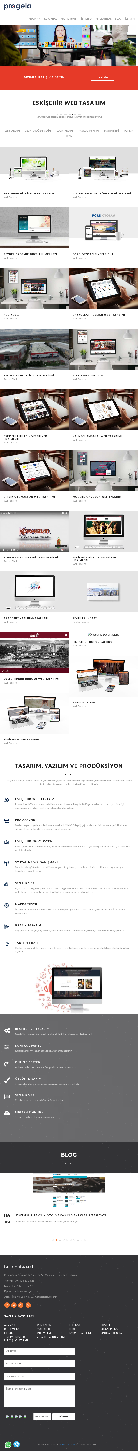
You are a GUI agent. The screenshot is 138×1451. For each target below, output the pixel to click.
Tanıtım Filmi (111, 131)
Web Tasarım (12, 131)
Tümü (69, 136)
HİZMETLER (85, 19)
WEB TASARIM (44, 1324)
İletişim (103, 78)
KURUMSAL (50, 19)
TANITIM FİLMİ (44, 1332)
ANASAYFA (34, 19)
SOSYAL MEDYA (109, 1328)
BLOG (118, 19)
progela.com (67, 1445)
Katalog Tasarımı (89, 131)
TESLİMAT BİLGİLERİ (14, 1336)
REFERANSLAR (103, 19)
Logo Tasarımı (65, 131)
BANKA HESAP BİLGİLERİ (82, 1332)
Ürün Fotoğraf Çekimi (38, 131)
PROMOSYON (68, 19)
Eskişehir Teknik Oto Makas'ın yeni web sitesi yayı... (63, 1215)
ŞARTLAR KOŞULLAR (112, 1332)
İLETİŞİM (130, 19)
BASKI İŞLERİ (43, 1328)
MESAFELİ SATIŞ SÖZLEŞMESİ (52, 1336)
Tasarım (128, 131)
